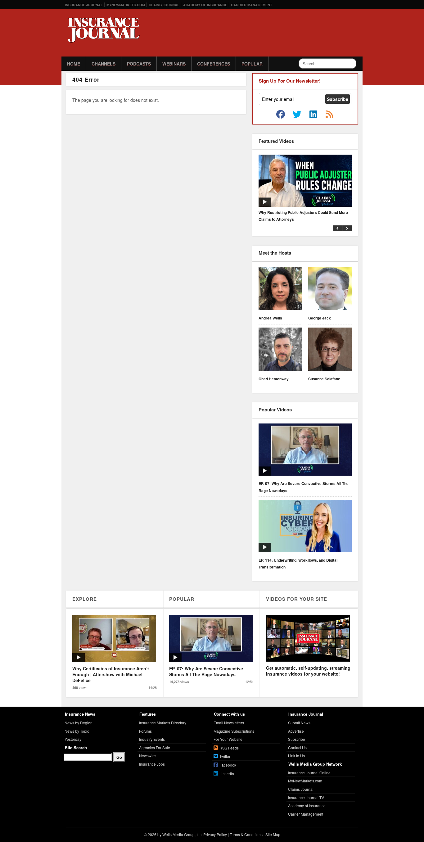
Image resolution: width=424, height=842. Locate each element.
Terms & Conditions (246, 834)
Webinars (174, 64)
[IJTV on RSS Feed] (329, 114)
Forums (145, 731)
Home (73, 64)
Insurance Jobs (152, 764)
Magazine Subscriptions (234, 731)
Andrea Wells (270, 318)
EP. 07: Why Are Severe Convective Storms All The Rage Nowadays (304, 487)
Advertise (296, 731)
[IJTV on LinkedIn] (313, 114)
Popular (252, 64)
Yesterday (73, 739)
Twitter (224, 756)
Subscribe (296, 739)
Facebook (227, 764)
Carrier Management (251, 4)
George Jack (319, 318)
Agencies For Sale (154, 747)
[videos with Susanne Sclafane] (330, 350)
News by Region (78, 722)
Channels (103, 64)
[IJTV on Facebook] (280, 114)
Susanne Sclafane (324, 379)
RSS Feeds (229, 747)
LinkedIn (226, 773)
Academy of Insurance (205, 4)
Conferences (213, 64)
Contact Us (297, 747)
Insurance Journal (84, 4)
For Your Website (228, 739)
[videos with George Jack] (330, 289)
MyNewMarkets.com (125, 4)
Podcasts (139, 64)
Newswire (147, 755)
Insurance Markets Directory (162, 722)
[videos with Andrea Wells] (280, 289)
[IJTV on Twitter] (297, 114)
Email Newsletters (229, 722)
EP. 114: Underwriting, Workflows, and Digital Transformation (298, 563)
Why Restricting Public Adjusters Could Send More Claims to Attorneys (303, 216)
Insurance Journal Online (309, 772)
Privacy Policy (215, 834)
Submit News (299, 722)
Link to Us (296, 755)
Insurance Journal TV (306, 797)
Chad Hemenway (274, 379)
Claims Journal (164, 4)
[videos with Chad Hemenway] (280, 350)
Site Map (272, 834)
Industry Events (152, 739)
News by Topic (77, 731)
